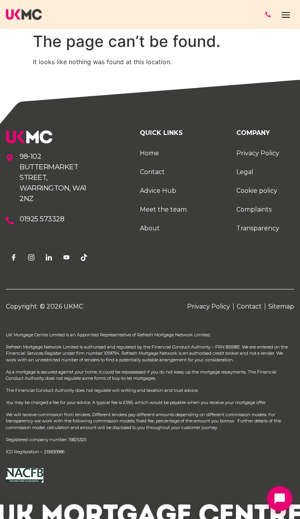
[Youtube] (66, 257)
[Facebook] (14, 256)
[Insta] (31, 256)
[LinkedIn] (49, 256)
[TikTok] (84, 256)
